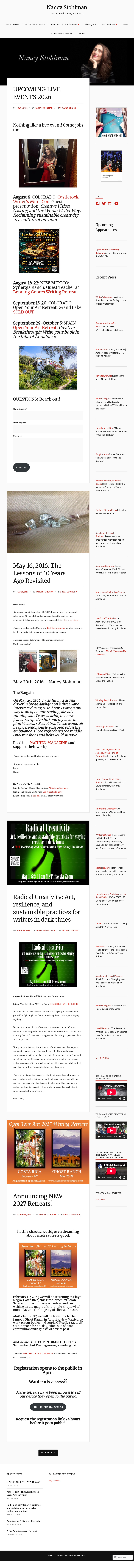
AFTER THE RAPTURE (35, 24)
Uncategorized (67, 108)
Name (20, 409)
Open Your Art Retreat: (36, 327)
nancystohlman (44, 108)
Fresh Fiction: (102, 349)
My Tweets (101, 1199)
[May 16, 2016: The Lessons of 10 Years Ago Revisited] (48, 552)
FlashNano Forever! (63, 33)
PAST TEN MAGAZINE (48, 743)
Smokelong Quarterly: (106, 808)
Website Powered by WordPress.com (66, 1556)
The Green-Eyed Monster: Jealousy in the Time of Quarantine (108, 753)
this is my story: (71, 619)
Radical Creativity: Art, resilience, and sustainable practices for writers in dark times (24, 1507)
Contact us (21, 467)
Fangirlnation (102, 454)
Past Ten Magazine (56, 627)
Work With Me (108, 24)
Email (19, 422)
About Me (55, 24)
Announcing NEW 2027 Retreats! (23, 1520)
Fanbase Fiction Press (106, 510)
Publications (71, 24)
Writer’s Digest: (103, 398)
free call (36, 795)
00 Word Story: (104, 674)
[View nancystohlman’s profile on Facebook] (98, 203)
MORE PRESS (103, 1058)
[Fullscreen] (124, 1098)
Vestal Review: (103, 867)
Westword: (101, 946)
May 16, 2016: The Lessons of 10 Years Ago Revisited (39, 573)
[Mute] (120, 1098)
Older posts (48, 1453)
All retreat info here (52, 791)
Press (125, 24)
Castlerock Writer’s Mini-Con (46, 199)
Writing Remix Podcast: (107, 700)
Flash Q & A (90, 24)
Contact (81, 33)
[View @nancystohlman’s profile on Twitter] (104, 203)
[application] (111, 1092)
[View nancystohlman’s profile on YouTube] (116, 203)
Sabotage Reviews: (105, 726)
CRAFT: (99, 923)
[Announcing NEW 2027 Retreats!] (48, 1182)
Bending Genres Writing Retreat (45, 292)
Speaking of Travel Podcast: (109, 976)
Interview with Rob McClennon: (111, 592)
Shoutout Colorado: (105, 566)
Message (17, 436)
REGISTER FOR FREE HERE (64, 1003)
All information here (58, 787)
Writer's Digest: (103, 834)
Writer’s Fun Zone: (105, 297)
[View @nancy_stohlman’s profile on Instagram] (110, 203)
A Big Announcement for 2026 (22, 1530)
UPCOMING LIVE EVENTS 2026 (23, 1481)
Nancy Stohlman (67, 7)
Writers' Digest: (103, 1005)
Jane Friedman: (103, 1028)
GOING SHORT (12, 24)
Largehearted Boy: (105, 428)
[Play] (99, 1098)
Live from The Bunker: (106, 618)
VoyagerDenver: (104, 375)
